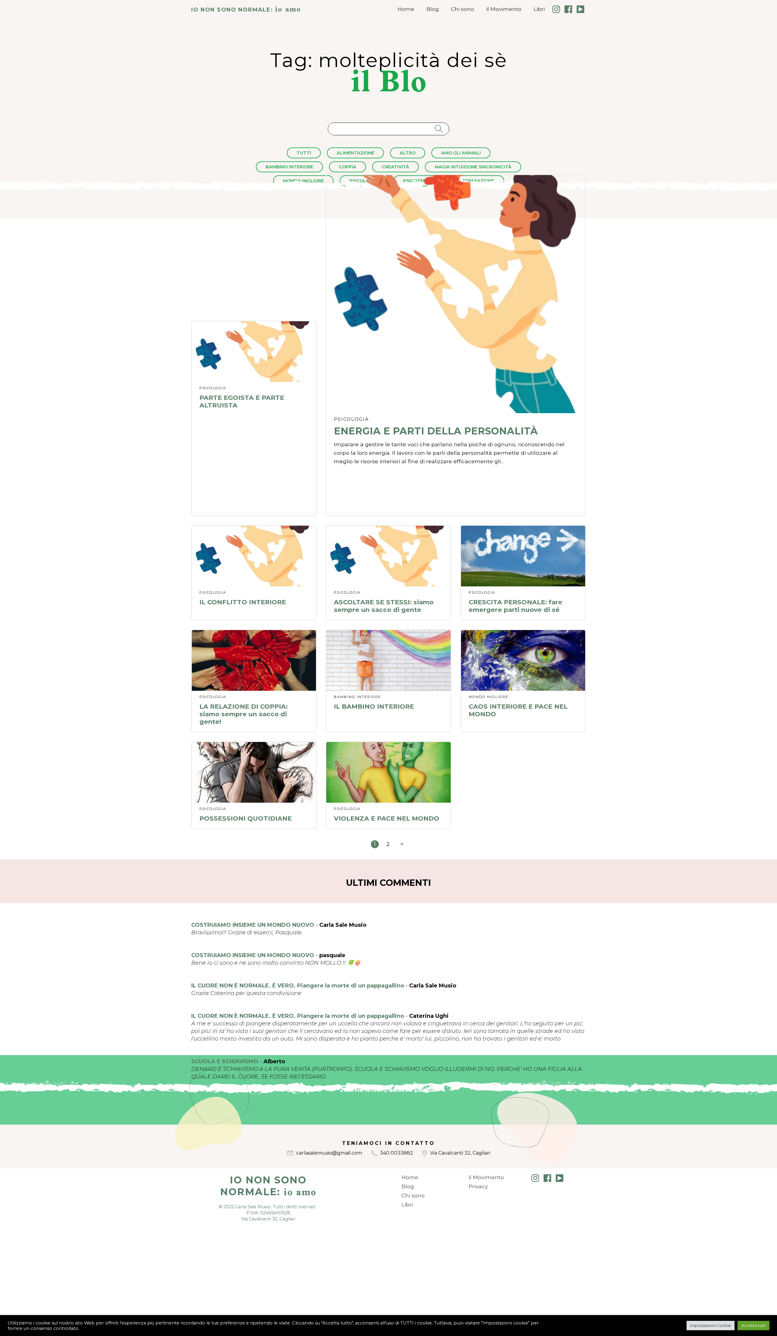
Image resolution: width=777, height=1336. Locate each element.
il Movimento (503, 9)
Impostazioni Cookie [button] (710, 1325)
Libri (539, 9)
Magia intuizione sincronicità (473, 167)
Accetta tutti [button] (753, 1325)
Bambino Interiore (289, 167)
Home (406, 9)
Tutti (304, 153)
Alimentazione (355, 153)
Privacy (478, 1186)
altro (408, 153)
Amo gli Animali (461, 153)
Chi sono (462, 9)
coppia (347, 167)
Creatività (395, 167)
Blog (432, 9)
